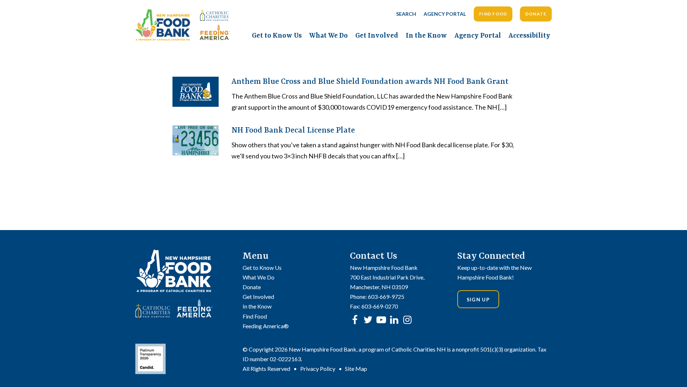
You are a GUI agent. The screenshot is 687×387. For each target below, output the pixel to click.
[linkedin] (394, 319)
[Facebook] (355, 319)
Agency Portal (445, 14)
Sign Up (478, 299)
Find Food (493, 13)
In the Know (426, 36)
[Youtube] (381, 319)
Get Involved (376, 36)
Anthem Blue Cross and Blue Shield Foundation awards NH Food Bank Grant (370, 81)
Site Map (356, 368)
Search (406, 14)
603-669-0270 (379, 306)
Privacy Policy (317, 368)
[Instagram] (407, 319)
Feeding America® (266, 325)
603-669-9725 (386, 296)
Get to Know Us (277, 36)
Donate (536, 13)
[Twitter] (368, 319)
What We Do (328, 36)
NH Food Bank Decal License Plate (293, 130)
